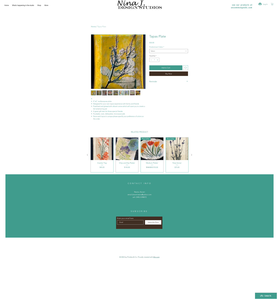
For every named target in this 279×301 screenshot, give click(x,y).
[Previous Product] (87, 155)
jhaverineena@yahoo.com (142, 194)
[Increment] (157, 60)
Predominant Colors (156, 47)
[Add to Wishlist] (185, 67)
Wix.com (156, 257)
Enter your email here (125, 218)
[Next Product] (191, 155)
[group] (139, 155)
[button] (272, 4)
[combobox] (168, 51)
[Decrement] (151, 60)
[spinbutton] (154, 60)
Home (93, 26)
